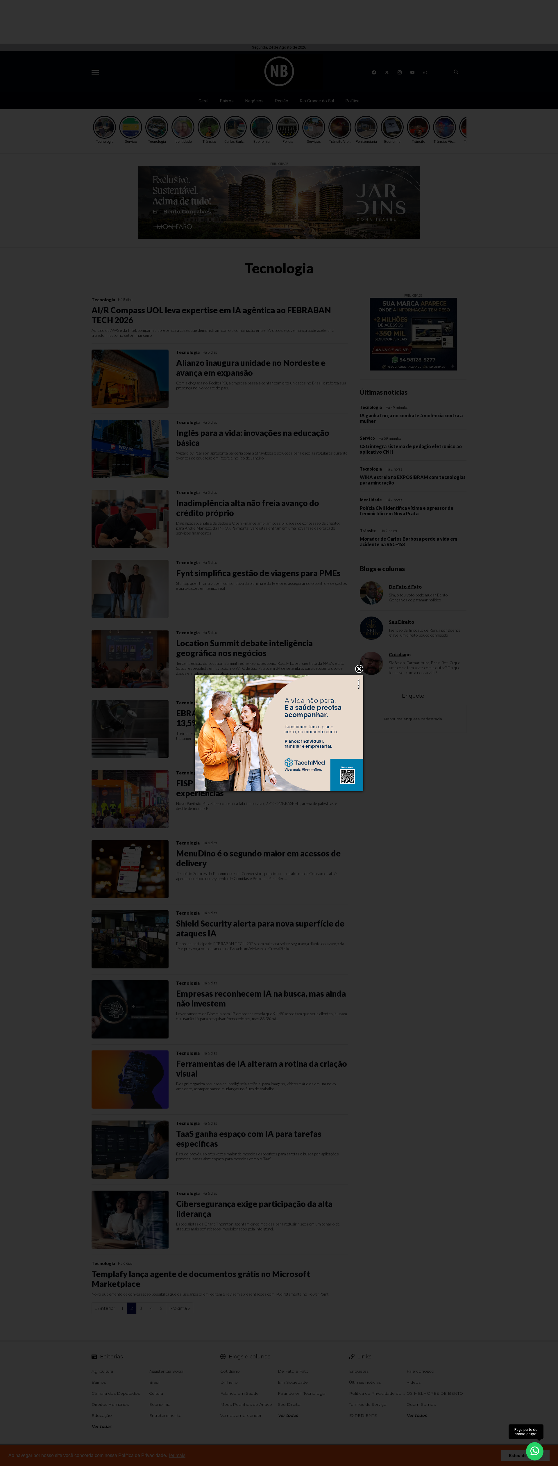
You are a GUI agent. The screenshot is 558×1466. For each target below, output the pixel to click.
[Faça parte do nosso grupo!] (534, 1451)
